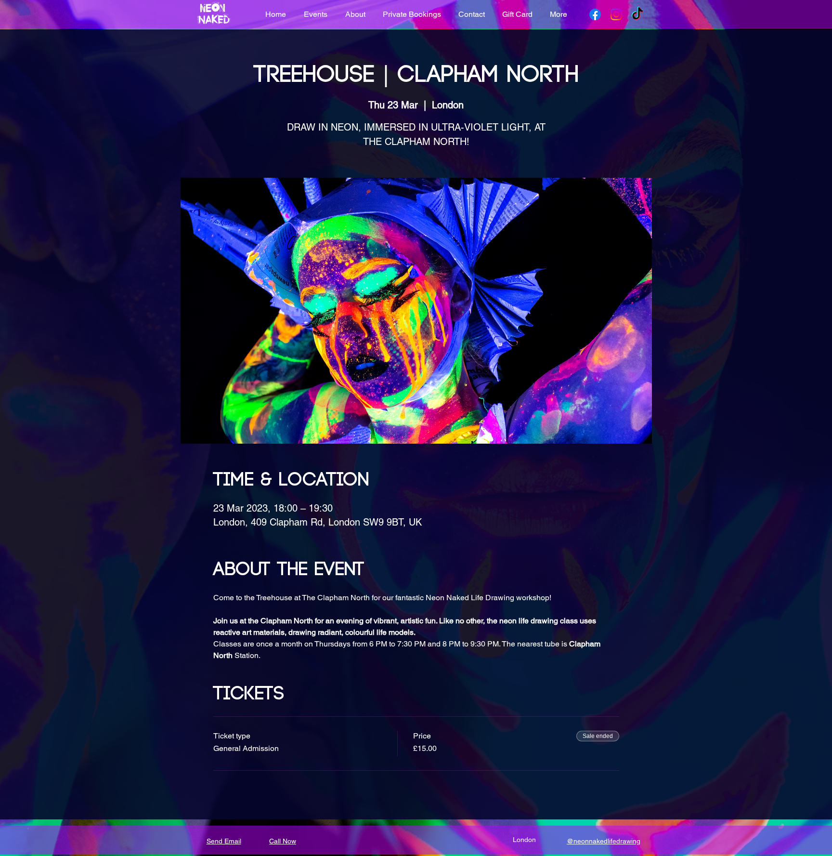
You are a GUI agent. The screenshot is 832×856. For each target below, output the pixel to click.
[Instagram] (616, 14)
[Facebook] (595, 14)
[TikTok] (637, 14)
